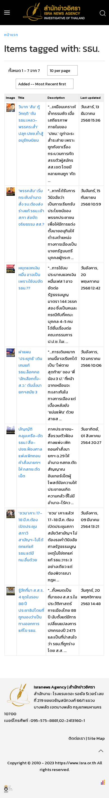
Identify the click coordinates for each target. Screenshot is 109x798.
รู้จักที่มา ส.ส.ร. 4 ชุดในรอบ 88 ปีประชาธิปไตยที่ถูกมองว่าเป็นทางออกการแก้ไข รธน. (31, 610)
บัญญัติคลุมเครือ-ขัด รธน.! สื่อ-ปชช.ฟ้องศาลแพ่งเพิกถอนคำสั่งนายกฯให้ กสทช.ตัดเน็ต (30, 452)
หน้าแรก (11, 34)
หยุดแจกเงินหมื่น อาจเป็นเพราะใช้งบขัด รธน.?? (30, 278)
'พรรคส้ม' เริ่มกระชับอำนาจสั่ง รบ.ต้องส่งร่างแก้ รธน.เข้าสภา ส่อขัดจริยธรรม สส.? (31, 207)
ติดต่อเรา (76, 738)
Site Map (96, 738)
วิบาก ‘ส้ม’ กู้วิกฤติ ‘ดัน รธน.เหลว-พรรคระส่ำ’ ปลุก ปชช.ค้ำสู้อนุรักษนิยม (30, 123)
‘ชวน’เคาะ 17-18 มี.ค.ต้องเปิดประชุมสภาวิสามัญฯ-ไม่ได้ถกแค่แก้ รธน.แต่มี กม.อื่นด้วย (30, 536)
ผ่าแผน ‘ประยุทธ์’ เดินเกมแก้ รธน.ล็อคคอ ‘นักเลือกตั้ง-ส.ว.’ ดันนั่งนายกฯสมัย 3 (30, 372)
